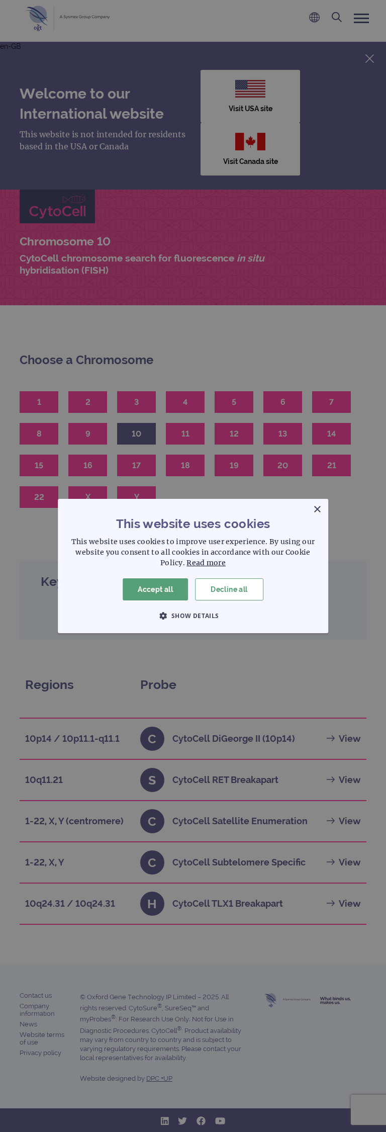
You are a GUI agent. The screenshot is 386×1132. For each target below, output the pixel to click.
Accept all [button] (155, 589)
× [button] (317, 509)
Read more (206, 562)
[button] (193, 616)
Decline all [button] (229, 589)
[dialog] (193, 566)
